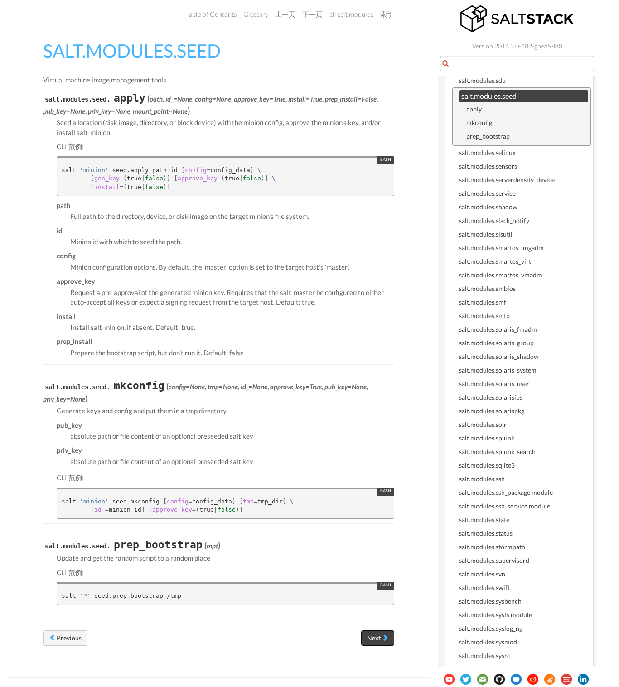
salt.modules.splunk (486, 438)
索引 (387, 14)
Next (374, 638)
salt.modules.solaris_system (498, 370)
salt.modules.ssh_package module (506, 492)
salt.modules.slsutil (486, 234)
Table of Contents (211, 14)
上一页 (285, 14)
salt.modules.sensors (488, 166)
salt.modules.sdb (482, 80)
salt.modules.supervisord (494, 560)
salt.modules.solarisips (490, 397)
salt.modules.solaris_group (496, 343)
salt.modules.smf (482, 302)
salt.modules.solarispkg (491, 411)
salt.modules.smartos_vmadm (500, 275)
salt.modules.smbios (487, 288)
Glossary (255, 14)
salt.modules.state (484, 519)
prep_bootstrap (488, 136)
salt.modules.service (487, 193)
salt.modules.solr (483, 424)
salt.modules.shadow (488, 207)
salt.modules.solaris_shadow (499, 356)
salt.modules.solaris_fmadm (498, 329)
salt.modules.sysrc (484, 655)
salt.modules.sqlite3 (487, 465)
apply (474, 109)
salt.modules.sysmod (488, 642)
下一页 (312, 14)
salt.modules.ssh (482, 479)
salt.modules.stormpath (492, 547)
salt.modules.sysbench (490, 601)
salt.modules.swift (484, 587)
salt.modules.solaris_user (494, 383)
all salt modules (351, 14)
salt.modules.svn (482, 574)
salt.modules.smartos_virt (495, 261)
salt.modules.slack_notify (494, 220)
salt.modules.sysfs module (495, 615)
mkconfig (479, 122)
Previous (68, 638)
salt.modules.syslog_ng (490, 628)
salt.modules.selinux (487, 152)
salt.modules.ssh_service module (504, 506)
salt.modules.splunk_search (497, 451)
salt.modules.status (486, 533)
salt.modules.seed (489, 96)
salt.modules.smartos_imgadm (501, 248)
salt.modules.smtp (484, 315)
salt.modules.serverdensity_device (507, 180)
